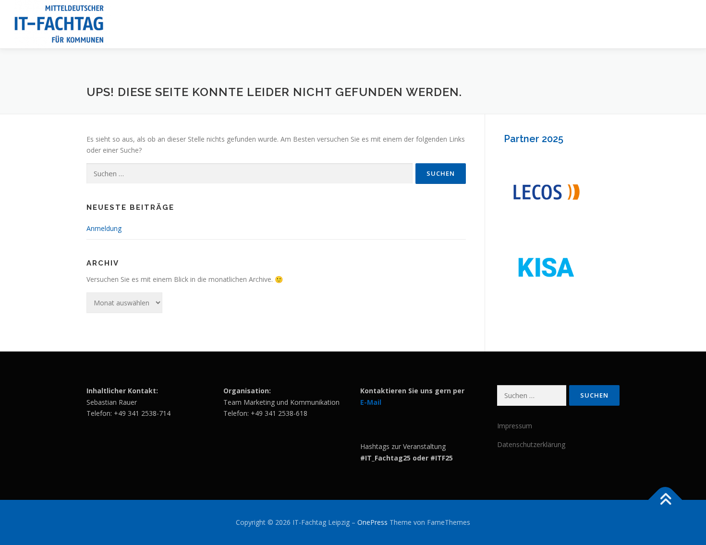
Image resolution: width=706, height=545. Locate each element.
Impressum (514, 425)
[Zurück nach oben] (665, 500)
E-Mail (370, 402)
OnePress (372, 522)
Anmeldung (104, 228)
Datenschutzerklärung (531, 444)
